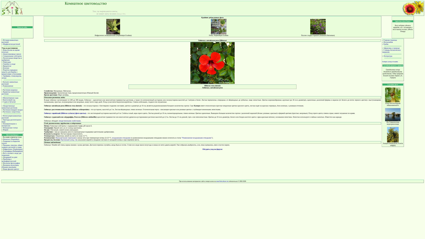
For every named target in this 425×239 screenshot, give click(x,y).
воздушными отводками (121, 138)
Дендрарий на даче (10, 157)
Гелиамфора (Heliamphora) (13, 151)
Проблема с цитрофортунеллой (9, 160)
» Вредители (6, 66)
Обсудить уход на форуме (212, 149)
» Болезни (5, 68)
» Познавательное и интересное (9, 125)
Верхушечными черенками (66, 138)
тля (76, 140)
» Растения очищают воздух (12, 110)
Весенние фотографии (11, 163)
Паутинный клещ (67, 140)
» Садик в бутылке (9, 102)
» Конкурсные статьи (10, 128)
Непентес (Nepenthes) (11, 139)
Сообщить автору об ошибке (390, 61)
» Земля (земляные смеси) (11, 54)
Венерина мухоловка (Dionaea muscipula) (10, 166)
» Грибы (385, 44)
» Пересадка (6, 62)
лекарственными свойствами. (70, 121)
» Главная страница (389, 40)
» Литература (387, 56)
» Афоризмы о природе (391, 48)
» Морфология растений (11, 44)
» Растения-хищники (9, 90)
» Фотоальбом (387, 42)
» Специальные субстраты (12, 56)
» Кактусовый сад (8, 100)
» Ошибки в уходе (8, 64)
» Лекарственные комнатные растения (9, 107)
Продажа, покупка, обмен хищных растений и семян (12, 146)
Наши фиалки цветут (11, 169)
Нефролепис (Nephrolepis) (12, 149)
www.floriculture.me (222, 181)
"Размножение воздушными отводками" (197, 138)
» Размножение (7, 86)
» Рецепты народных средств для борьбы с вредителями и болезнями (11, 72)
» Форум (5, 130)
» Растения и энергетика (11, 112)
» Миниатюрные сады (10, 98)
